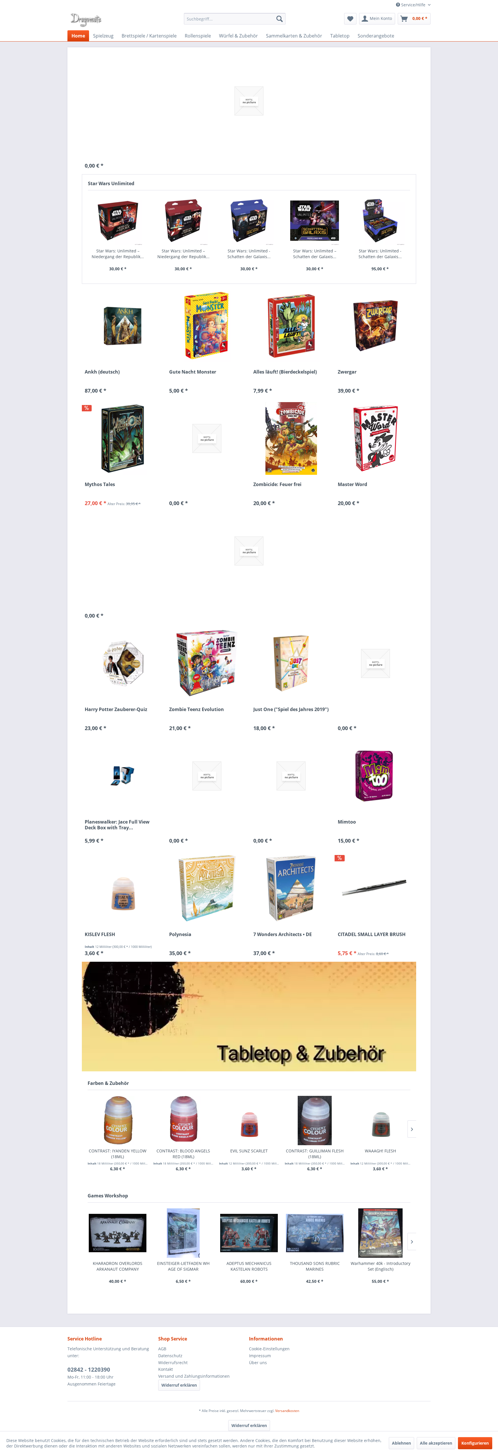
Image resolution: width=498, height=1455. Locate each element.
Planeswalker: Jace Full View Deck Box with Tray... (117, 824)
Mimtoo (347, 822)
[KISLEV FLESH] (123, 888)
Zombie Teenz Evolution (196, 709)
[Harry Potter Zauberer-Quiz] (123, 663)
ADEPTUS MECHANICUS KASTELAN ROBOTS (249, 1266)
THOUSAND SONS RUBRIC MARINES (315, 1266)
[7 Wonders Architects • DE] (291, 888)
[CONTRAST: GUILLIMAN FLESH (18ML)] (315, 1120)
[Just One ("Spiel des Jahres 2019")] (291, 663)
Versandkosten (287, 1410)
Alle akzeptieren (436, 1443)
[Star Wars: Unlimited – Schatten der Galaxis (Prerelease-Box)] (315, 220)
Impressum (260, 1355)
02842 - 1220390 (88, 1369)
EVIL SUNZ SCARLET (249, 1151)
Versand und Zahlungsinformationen (194, 1376)
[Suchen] (279, 19)
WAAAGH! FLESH (380, 1151)
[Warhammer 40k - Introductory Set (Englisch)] (380, 1233)
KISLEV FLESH (100, 934)
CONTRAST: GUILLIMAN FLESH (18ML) (315, 1153)
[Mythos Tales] (123, 438)
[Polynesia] (207, 888)
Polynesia (180, 934)
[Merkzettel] (350, 19)
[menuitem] (235, 19)
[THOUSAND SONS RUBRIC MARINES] (315, 1233)
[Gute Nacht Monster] (207, 326)
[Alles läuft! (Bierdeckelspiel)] (291, 326)
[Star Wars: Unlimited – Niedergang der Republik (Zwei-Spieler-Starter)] (184, 220)
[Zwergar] (376, 326)
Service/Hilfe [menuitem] (413, 4)
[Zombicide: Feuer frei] (291, 438)
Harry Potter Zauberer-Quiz (116, 709)
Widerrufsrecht (173, 1362)
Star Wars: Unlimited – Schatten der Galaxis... (314, 253)
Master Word (352, 484)
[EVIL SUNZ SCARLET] (249, 1120)
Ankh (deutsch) (102, 372)
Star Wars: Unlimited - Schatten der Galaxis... (249, 253)
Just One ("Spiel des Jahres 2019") (291, 709)
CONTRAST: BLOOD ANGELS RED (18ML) (183, 1153)
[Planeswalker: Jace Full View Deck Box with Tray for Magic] (123, 776)
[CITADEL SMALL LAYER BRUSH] (376, 888)
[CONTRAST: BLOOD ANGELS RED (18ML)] (183, 1120)
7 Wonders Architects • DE (282, 934)
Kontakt (165, 1369)
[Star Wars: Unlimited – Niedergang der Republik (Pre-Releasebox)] (118, 220)
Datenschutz (170, 1355)
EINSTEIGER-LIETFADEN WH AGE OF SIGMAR (183, 1266)
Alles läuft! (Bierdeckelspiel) (285, 372)
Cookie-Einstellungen (269, 1348)
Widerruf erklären (179, 1385)
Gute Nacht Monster (192, 372)
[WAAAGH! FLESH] (380, 1120)
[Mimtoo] (376, 776)
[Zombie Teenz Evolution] (207, 663)
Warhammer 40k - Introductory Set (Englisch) (380, 1266)
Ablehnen (401, 1443)
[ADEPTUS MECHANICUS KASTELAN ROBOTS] (249, 1233)
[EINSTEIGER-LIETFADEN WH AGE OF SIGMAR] (183, 1233)
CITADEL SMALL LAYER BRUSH (371, 934)
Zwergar (347, 372)
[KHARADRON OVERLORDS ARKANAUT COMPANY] (118, 1233)
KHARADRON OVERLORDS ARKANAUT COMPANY (117, 1266)
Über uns (258, 1362)
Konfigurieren (475, 1443)
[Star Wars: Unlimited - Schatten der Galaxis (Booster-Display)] (380, 220)
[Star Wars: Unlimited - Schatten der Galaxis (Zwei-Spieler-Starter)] (249, 220)
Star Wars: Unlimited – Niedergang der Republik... (118, 253)
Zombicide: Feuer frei (277, 484)
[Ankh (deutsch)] (123, 326)
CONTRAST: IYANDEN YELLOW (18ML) (117, 1153)
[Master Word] (376, 438)
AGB (162, 1348)
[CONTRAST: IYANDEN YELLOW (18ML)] (118, 1120)
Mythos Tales (100, 484)
